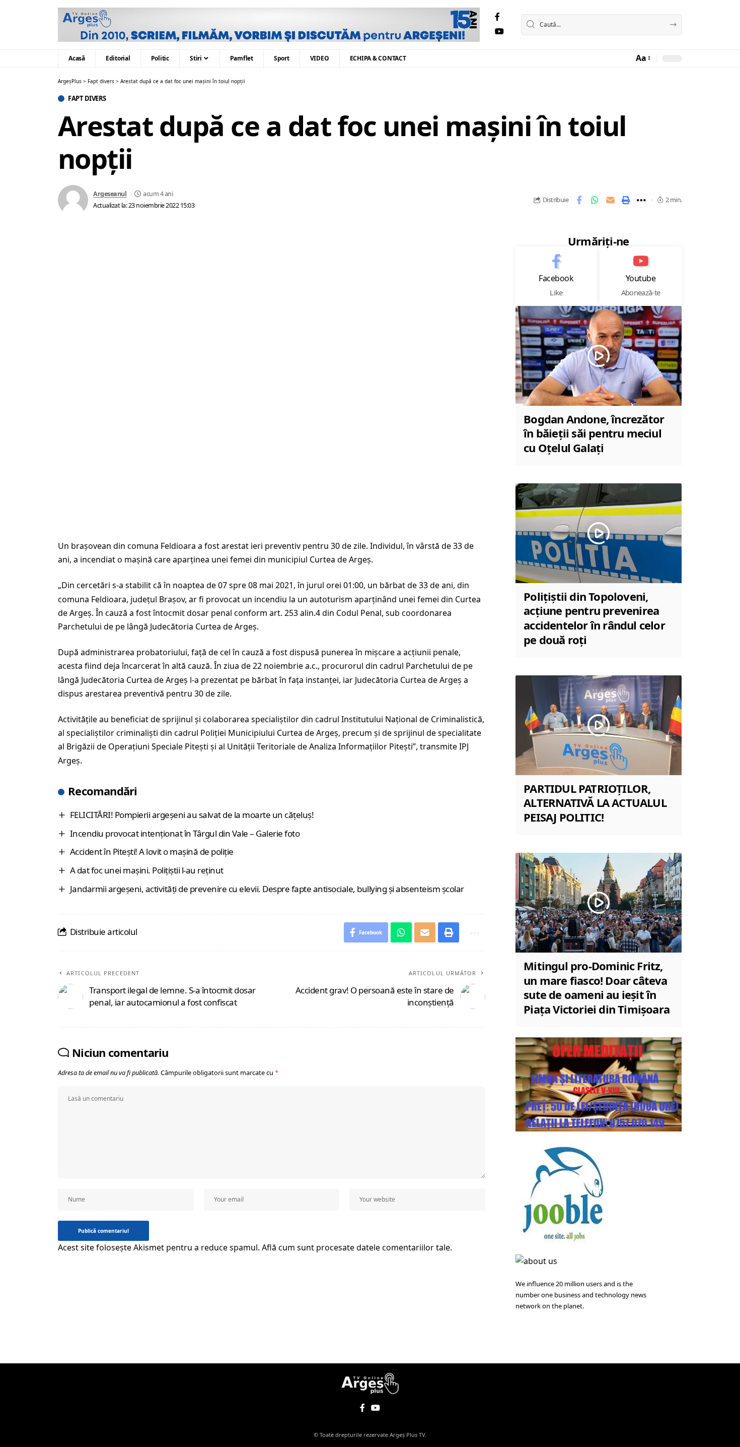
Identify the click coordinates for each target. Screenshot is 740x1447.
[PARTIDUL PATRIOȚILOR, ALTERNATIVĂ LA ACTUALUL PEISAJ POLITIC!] (598, 725)
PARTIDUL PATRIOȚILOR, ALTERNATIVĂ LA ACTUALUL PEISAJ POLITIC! (595, 803)
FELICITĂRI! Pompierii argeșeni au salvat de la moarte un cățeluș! (192, 815)
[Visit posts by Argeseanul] (73, 200)
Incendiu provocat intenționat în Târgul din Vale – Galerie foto (185, 833)
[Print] (626, 200)
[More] (641, 200)
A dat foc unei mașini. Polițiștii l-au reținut (147, 870)
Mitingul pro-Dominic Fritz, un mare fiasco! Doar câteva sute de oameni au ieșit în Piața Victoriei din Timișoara (597, 987)
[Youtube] (641, 276)
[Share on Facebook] (579, 200)
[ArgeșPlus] (269, 25)
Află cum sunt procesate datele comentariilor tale (356, 1247)
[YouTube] (499, 31)
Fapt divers (87, 98)
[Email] (610, 200)
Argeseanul (109, 193)
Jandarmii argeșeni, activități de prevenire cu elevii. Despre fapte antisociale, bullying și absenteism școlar (267, 889)
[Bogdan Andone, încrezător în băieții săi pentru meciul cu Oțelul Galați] (598, 356)
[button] (642, 58)
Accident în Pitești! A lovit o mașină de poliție (152, 851)
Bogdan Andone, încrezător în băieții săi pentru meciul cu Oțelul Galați (594, 433)
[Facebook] (497, 17)
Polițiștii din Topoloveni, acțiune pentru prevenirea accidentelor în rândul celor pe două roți (594, 618)
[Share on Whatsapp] (594, 200)
